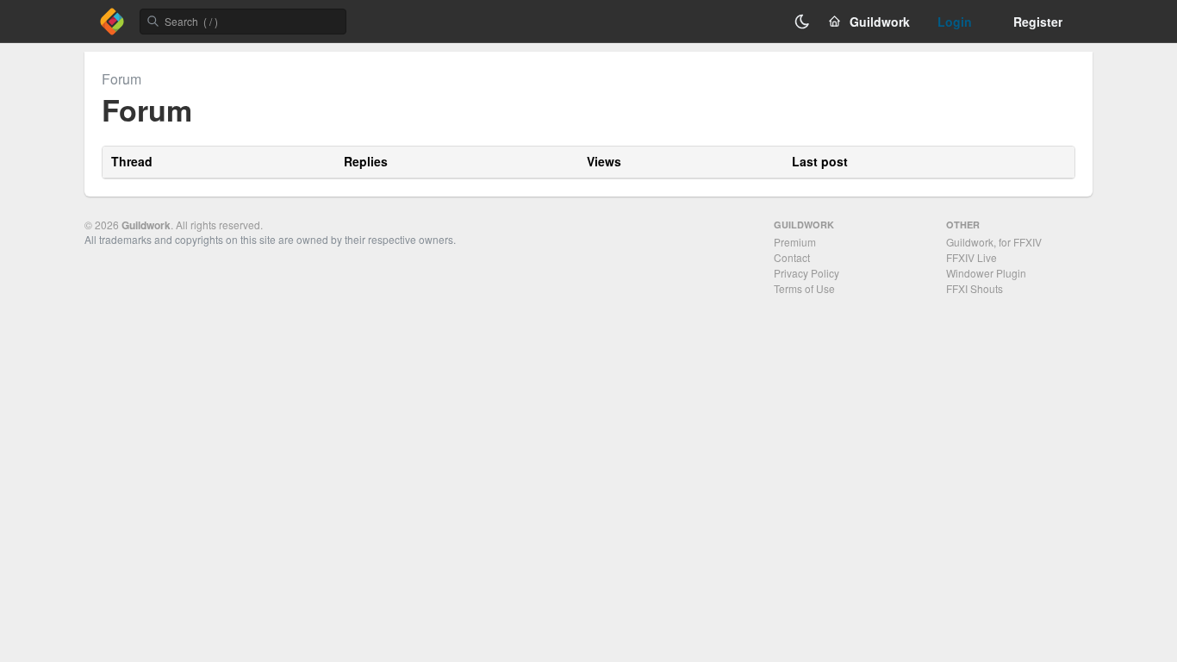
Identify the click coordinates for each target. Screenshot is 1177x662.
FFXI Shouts (974, 288)
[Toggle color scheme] (802, 21)
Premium (795, 241)
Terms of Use (804, 288)
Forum (121, 79)
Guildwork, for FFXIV (994, 241)
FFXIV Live (971, 257)
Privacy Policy (806, 272)
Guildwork (146, 225)
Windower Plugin (986, 272)
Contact (792, 257)
